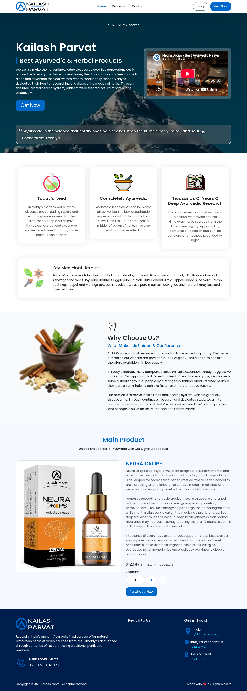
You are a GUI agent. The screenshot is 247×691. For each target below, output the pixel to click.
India (206, 631)
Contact (138, 6)
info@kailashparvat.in (206, 644)
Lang (200, 6)
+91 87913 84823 (202, 656)
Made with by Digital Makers (209, 684)
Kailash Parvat (51, 684)
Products (119, 6)
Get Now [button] (220, 6)
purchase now (142, 591)
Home (101, 6)
